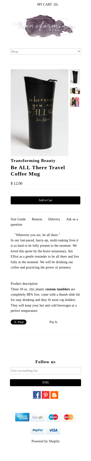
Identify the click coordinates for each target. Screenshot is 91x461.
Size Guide (18, 219)
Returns (37, 219)
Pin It (53, 322)
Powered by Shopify (46, 441)
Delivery (54, 219)
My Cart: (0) (47, 4)
